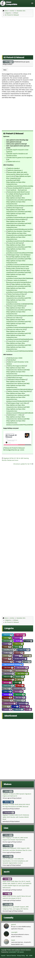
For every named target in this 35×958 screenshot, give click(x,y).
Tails (15, 706)
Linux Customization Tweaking (13, 664)
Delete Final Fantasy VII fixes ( (16, 294)
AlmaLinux (8, 634)
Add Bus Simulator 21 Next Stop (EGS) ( (19, 391)
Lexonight (14, 932)
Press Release (19, 688)
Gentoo (7, 655)
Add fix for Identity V (14, 168)
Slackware (8, 700)
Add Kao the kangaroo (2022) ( (17, 366)
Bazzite (18, 640)
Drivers (18, 646)
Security (8, 697)
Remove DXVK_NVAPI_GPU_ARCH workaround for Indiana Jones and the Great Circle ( (17, 174)
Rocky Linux (19, 694)
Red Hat (18, 691)
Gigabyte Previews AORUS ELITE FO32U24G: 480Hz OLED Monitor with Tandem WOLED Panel (16, 817)
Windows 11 (8, 802)
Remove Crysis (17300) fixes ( (16, 306)
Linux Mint (7, 670)
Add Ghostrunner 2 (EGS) (15, 358)
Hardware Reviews (20, 658)
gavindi (13, 924)
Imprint (3, 955)
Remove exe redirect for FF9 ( (16, 329)
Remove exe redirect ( (14, 318)
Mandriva (19, 676)
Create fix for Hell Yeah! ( (15, 243)
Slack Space (20, 697)
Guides (27, 655)
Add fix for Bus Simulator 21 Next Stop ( (19, 231)
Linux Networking (21, 670)
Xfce (28, 709)
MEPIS (19, 679)
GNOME (18, 655)
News (4, 70)
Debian (7, 646)
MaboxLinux (8, 676)
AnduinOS (17, 637)
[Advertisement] (17, 35)
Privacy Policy (21, 955)
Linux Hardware (22, 667)
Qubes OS (7, 691)
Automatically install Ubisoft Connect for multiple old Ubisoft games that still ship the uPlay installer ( (18, 194)
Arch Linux (8, 640)
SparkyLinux (23, 703)
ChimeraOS (18, 643)
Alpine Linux (20, 634)
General (19, 652)
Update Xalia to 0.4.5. (14, 161)
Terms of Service (11, 955)
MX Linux (7, 682)
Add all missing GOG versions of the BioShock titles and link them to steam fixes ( (17, 268)
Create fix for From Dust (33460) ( (17, 341)
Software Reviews (9, 703)
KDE (18, 661)
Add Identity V (12, 360)
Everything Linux (9, 649)
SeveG (13, 940)
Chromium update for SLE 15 (22, 464)
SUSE (6, 706)
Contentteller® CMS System (16, 952)
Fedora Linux (24, 649)
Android (7, 637)
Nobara (17, 682)
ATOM (30, 955)
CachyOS (28, 640)
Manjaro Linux (8, 679)
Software (8, 61)
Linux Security (8, 673)
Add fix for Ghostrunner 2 (15, 170)
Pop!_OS (7, 688)
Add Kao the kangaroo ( (15, 208)
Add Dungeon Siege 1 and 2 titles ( (18, 403)
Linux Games (8, 667)
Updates (7, 709)
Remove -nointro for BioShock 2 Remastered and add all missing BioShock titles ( (18, 282)
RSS (27, 955)
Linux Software (22, 673)
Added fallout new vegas (15, 377)
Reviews (7, 694)
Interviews (8, 661)
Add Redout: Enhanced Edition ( (17, 219)
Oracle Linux (8, 685)
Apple (8, 879)
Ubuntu (25, 706)
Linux (27, 661)
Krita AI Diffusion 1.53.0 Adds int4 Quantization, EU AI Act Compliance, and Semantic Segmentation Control (15, 861)
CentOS (7, 643)
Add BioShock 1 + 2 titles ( (15, 415)
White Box (18, 709)
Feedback (8, 652)
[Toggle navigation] (32, 3)
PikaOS (20, 685)
